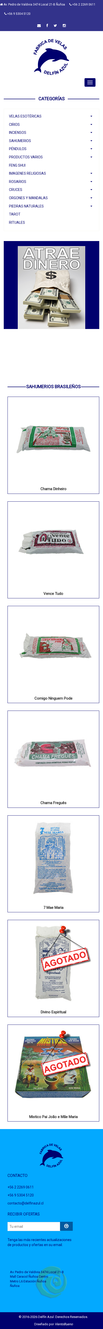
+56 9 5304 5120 (18, 14)
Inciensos (17, 133)
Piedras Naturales (26, 206)
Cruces (15, 190)
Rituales (17, 222)
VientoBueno (64, 1324)
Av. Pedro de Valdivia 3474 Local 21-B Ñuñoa (34, 4)
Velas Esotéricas (25, 116)
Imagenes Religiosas (27, 173)
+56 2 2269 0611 (84, 4)
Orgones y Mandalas (28, 198)
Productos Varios (26, 157)
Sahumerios (20, 141)
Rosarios (17, 182)
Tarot (14, 214)
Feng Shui (17, 165)
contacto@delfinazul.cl (26, 1203)
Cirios (14, 125)
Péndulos (17, 149)
